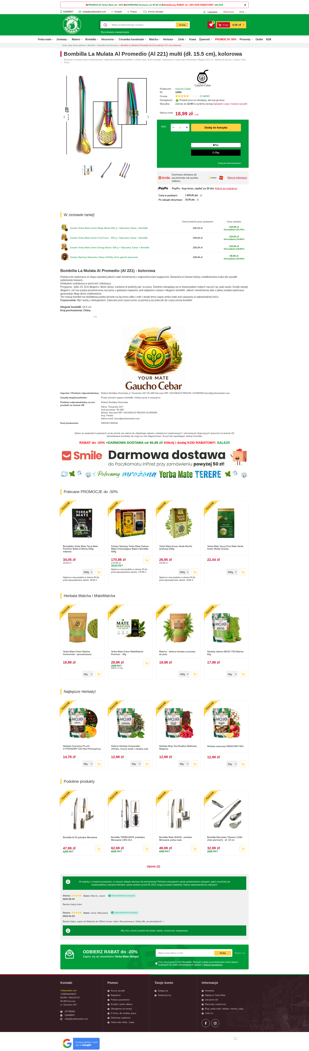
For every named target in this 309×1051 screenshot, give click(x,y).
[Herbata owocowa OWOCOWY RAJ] (226, 723)
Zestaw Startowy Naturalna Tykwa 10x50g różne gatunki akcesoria (104, 257)
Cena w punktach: (168, 195)
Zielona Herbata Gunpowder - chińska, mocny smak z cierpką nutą (129, 747)
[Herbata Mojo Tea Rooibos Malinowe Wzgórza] (178, 723)
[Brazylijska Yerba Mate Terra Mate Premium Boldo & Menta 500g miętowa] (82, 523)
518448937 (68, 12)
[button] (244, 12)
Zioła (181, 39)
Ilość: (164, 126)
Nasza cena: (166, 112)
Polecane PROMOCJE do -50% (91, 492)
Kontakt (118, 12)
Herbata (168, 39)
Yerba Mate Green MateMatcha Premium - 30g (127, 653)
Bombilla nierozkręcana (108, 45)
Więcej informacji (237, 177)
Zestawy (61, 39)
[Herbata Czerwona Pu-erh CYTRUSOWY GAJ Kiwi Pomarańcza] (82, 723)
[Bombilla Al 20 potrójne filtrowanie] (82, 813)
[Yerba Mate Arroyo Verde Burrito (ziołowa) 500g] (178, 523)
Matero (76, 39)
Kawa (192, 39)
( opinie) (205, 96)
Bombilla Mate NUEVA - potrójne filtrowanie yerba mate (175, 838)
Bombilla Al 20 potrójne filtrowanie (80, 837)
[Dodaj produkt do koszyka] (98, 572)
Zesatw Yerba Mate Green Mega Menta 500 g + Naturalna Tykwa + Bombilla (109, 228)
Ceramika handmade (131, 39)
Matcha (153, 39)
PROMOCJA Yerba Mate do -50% (105, 5)
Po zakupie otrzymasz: (171, 200)
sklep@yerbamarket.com (94, 12)
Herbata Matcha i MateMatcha (89, 596)
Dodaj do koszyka (216, 127)
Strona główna (79, 45)
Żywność (204, 39)
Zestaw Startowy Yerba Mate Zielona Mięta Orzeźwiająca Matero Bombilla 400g (130, 549)
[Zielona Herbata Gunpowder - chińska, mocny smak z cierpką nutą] (130, 723)
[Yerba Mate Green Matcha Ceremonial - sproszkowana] (82, 628)
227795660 (70, 1011)
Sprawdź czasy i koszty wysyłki (230, 103)
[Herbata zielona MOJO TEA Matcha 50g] (226, 628)
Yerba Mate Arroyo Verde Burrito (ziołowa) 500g (175, 547)
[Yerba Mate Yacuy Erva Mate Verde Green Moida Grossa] (226, 523)
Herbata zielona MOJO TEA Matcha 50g (225, 653)
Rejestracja (228, 12)
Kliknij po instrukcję (226, 188)
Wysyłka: (165, 103)
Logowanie (212, 12)
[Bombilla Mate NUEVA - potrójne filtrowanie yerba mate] (178, 813)
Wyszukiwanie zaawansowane (115, 32)
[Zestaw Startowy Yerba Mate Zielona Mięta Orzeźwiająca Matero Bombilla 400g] (130, 523)
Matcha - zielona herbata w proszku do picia (177, 653)
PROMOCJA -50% (225, 39)
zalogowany (182, 930)
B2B (268, 39)
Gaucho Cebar (183, 88)
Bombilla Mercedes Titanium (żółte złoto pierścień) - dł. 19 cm (224, 838)
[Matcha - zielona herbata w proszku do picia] (178, 628)
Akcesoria (107, 39)
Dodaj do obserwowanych (229, 163)
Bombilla (90, 39)
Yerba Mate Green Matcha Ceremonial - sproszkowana (77, 653)
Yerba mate (44, 39)
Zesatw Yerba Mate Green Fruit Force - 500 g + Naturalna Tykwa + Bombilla (109, 238)
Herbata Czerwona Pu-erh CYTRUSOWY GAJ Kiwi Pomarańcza (82, 747)
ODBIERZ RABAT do (111, 953)
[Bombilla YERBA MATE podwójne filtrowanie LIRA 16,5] (130, 813)
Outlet (259, 39)
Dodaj (223, 953)
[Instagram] (215, 1023)
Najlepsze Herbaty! (80, 691)
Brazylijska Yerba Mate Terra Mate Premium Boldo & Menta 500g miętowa (80, 549)
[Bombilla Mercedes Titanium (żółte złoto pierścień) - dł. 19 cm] (226, 813)
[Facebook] (206, 1023)
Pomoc (134, 12)
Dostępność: (166, 100)
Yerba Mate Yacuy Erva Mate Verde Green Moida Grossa (225, 547)
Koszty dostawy (155, 12)
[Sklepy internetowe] (236, 1038)
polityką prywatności (213, 965)
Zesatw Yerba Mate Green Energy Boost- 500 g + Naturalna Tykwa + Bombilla (109, 247)
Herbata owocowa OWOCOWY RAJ (225, 746)
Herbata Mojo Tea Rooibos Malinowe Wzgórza (178, 747)
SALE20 (219, 5)
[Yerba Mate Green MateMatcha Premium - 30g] (130, 628)
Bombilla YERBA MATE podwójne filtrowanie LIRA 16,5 (128, 838)
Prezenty (245, 39)
